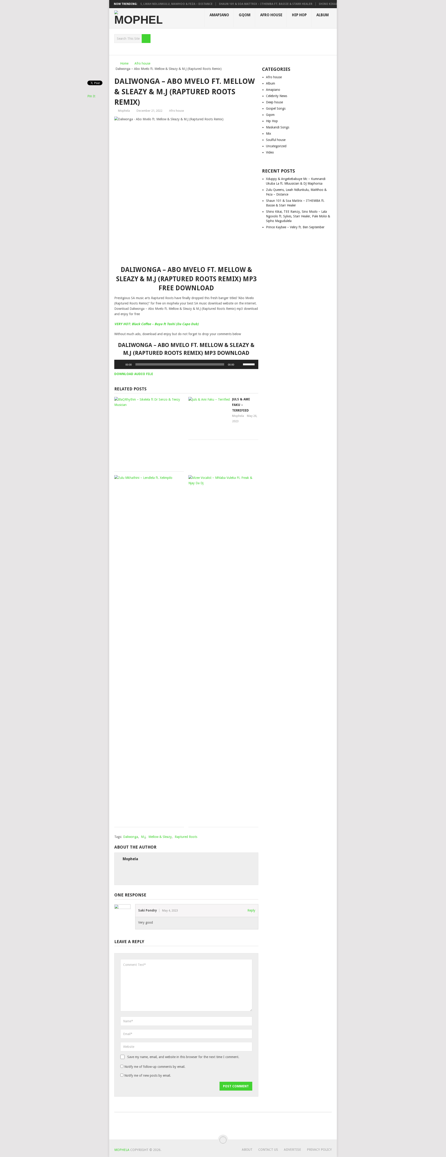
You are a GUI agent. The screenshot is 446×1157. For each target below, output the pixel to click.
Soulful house (275, 140)
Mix (268, 133)
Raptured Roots (186, 837)
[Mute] (239, 364)
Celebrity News (276, 96)
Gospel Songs (275, 108)
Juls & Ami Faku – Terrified (241, 404)
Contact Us (268, 1149)
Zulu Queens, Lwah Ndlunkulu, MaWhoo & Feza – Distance (157, 4)
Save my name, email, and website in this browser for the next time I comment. (183, 1057)
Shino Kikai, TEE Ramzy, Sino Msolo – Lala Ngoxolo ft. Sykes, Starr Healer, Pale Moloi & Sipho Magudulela (298, 216)
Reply (251, 910)
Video (270, 152)
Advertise (292, 1149)
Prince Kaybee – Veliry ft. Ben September (295, 227)
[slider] (249, 364)
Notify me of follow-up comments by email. (154, 1067)
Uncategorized (276, 146)
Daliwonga (130, 837)
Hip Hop (299, 15)
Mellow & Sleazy (160, 837)
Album (322, 15)
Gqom (244, 15)
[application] (186, 364)
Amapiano (219, 15)
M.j (143, 837)
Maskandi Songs (277, 127)
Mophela (124, 110)
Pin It (91, 96)
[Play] (120, 364)
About (247, 1149)
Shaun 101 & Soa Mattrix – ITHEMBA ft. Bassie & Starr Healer (255, 4)
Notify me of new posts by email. (147, 1075)
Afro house (271, 15)
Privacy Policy (319, 1149)
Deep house (274, 102)
